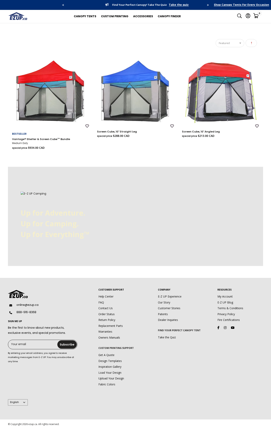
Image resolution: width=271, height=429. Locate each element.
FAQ (101, 302)
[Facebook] (218, 327)
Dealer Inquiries (168, 320)
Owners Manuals (109, 337)
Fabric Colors (106, 384)
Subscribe (67, 344)
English (14, 402)
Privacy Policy (226, 314)
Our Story (164, 302)
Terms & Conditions (230, 308)
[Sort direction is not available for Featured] (251, 43)
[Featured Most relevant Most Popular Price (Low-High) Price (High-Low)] (230, 43)
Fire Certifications (228, 320)
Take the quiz (167, 5)
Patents (163, 314)
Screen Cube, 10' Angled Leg (201, 131)
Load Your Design (109, 372)
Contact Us (105, 308)
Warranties (105, 331)
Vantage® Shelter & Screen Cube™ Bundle (41, 139)
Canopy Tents (85, 16)
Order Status (106, 314)
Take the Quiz (167, 337)
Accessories (143, 16)
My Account (225, 296)
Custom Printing (114, 16)
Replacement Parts (110, 326)
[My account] (248, 16)
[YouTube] (232, 327)
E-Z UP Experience (170, 296)
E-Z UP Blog (225, 302)
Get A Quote (106, 355)
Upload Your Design (111, 378)
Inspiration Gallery (109, 367)
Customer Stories (169, 308)
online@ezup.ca (27, 305)
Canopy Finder (169, 16)
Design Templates (110, 361)
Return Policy (106, 320)
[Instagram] (225, 327)
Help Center (105, 296)
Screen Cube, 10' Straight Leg (117, 131)
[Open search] (239, 16)
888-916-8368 (26, 312)
